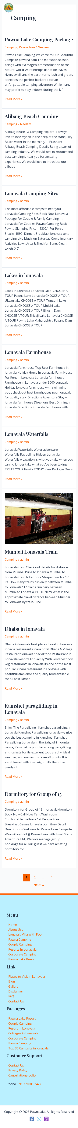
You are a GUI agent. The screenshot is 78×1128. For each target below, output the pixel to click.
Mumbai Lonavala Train (31, 551)
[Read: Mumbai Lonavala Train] (39, 518)
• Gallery (12, 986)
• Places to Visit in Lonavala (26, 976)
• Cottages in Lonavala (22, 1033)
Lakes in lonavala (24, 275)
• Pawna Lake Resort (21, 959)
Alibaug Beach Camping (32, 116)
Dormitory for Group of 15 (33, 794)
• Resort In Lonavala (21, 1028)
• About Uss (15, 929)
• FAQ (10, 996)
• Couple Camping (19, 944)
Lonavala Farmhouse (28, 352)
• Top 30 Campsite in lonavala (27, 1048)
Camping (11, 47)
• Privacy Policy (17, 1070)
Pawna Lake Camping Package (39, 39)
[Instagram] (46, 1118)
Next (39, 885)
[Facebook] (31, 1118)
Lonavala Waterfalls (26, 434)
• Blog (11, 981)
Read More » (14, 99)
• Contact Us (15, 1001)
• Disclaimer (15, 991)
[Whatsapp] (39, 1118)
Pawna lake (27, 47)
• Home (12, 925)
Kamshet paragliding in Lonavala (31, 708)
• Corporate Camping (22, 954)
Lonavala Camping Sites (31, 193)
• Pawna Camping (19, 939)
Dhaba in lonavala (25, 628)
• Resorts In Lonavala (22, 949)
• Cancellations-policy (22, 1075)
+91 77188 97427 (29, 1084)
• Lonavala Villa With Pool (24, 934)
